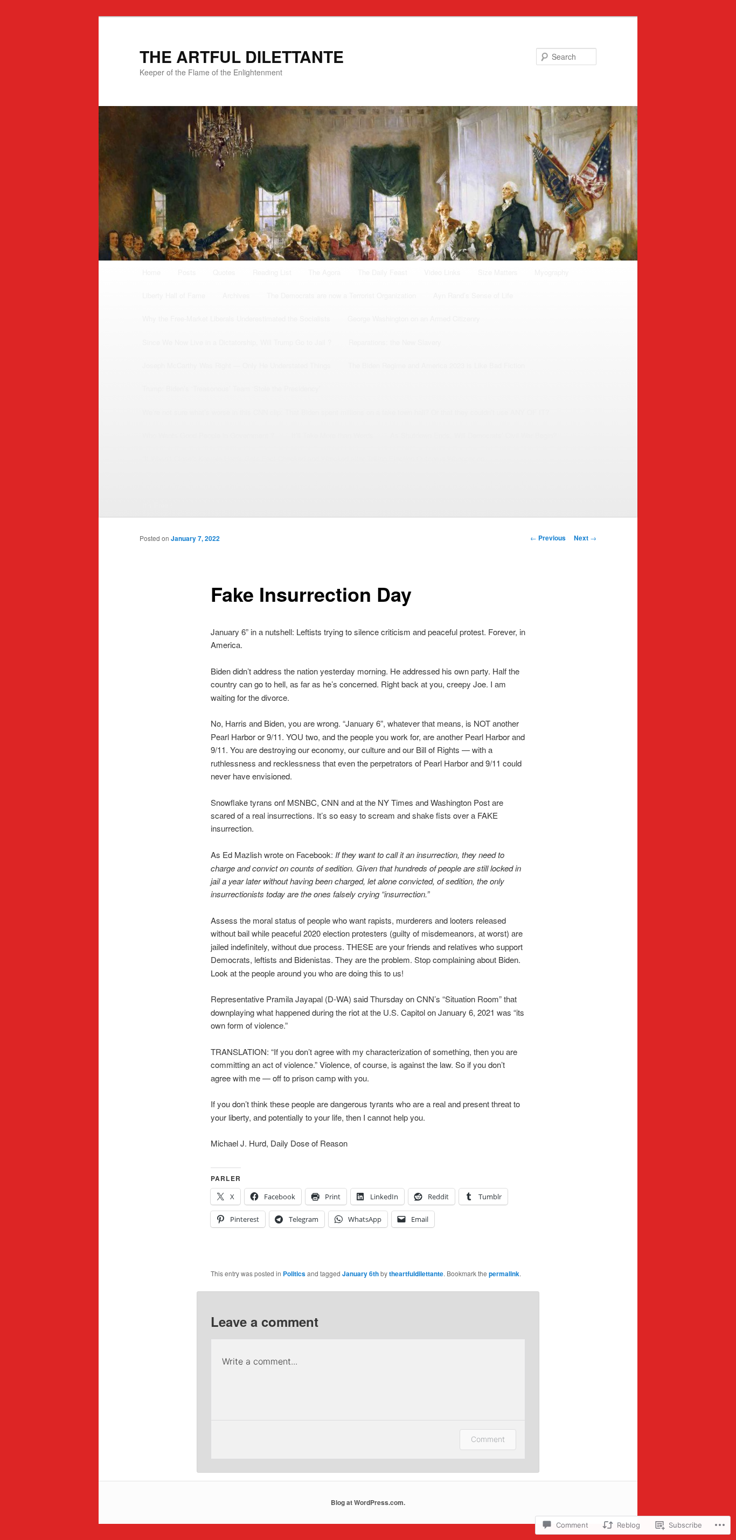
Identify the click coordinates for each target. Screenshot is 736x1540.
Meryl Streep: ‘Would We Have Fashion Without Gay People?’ (238, 481)
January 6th (360, 1273)
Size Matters (498, 272)
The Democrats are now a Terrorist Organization (341, 295)
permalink (504, 1273)
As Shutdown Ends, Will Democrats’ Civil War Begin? (473, 435)
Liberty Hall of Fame (173, 295)
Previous (548, 538)
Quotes (224, 272)
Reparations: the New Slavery (395, 342)
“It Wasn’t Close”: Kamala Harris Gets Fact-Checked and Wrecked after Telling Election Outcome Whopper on (313, 458)
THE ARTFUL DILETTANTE (242, 56)
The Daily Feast (382, 272)
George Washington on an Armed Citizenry (414, 318)
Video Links (442, 272)
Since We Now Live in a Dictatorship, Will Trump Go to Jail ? (236, 342)
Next (585, 538)
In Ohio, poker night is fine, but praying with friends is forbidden (451, 481)
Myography (551, 272)
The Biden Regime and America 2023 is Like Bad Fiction (436, 365)
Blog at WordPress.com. (368, 1502)
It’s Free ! (157, 505)
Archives (236, 295)
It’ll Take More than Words (332, 435)
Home (151, 272)
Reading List (272, 272)
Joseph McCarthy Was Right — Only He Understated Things (236, 365)
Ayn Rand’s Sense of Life (473, 295)
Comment (488, 1439)
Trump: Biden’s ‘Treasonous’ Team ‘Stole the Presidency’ (231, 388)
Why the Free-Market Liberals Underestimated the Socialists (236, 318)
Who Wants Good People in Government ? (208, 435)
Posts (187, 272)
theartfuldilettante (416, 1273)
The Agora (324, 272)
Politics (294, 1273)
